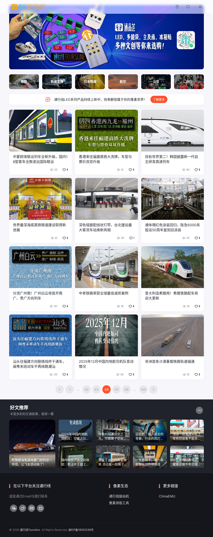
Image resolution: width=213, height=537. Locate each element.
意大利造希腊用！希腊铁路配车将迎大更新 (171, 295)
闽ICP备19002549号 (81, 529)
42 (86, 389)
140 (143, 389)
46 (126, 389)
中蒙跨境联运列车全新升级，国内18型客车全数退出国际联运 (40, 159)
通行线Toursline (30, 529)
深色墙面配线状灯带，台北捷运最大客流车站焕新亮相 (105, 227)
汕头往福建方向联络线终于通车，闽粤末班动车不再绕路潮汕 (39, 364)
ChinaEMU (167, 496)
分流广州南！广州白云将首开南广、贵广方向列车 (37, 295)
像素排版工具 (119, 503)
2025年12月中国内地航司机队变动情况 (106, 364)
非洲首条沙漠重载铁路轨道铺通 (169, 361)
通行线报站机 (119, 496)
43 (96, 389)
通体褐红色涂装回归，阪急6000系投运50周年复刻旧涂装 (172, 227)
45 (116, 389)
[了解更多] (106, 99)
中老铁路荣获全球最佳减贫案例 (103, 293)
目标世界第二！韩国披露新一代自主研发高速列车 (171, 159)
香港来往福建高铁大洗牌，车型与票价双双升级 (105, 159)
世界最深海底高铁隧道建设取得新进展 (39, 227)
